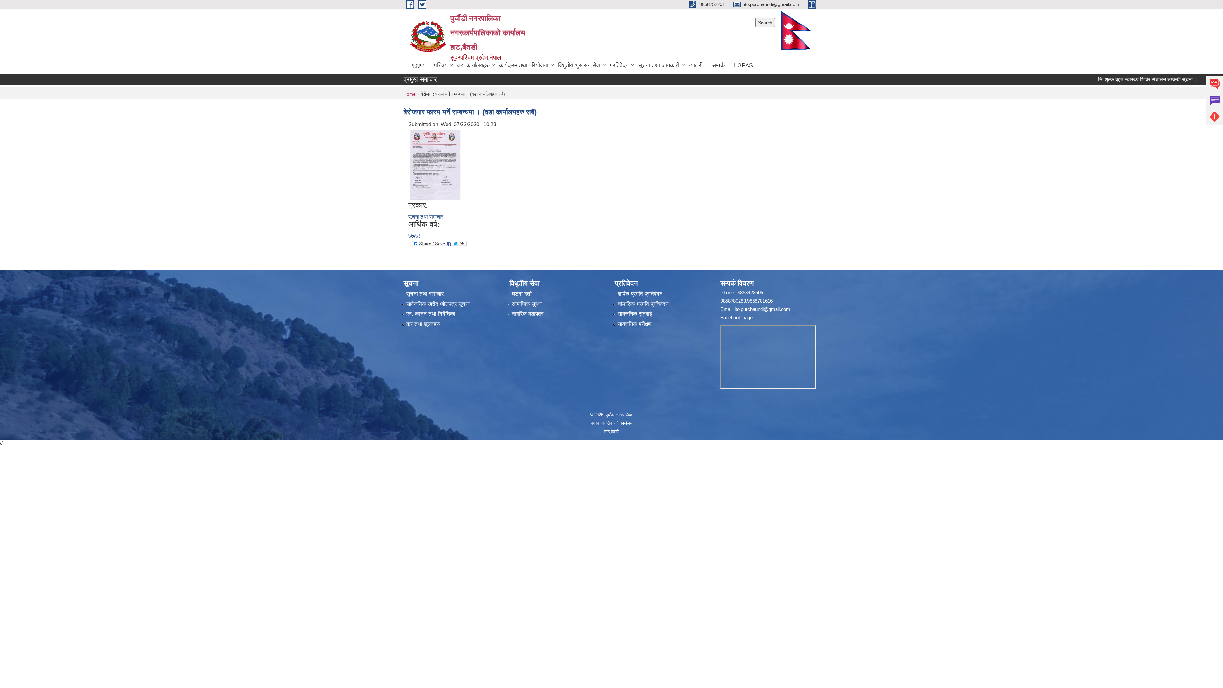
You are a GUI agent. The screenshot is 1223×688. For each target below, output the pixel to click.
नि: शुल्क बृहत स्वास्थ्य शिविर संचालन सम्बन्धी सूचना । (1122, 79)
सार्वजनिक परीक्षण (634, 324)
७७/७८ (414, 236)
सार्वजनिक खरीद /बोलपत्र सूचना (438, 304)
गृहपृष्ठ (418, 65)
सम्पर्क (718, 65)
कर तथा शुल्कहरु (423, 324)
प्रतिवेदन (619, 65)
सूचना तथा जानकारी (658, 65)
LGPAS (743, 65)
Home (410, 94)
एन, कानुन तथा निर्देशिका (430, 314)
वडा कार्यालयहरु (473, 65)
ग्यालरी (696, 65)
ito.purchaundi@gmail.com (762, 309)
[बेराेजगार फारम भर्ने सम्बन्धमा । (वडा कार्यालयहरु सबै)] (435, 164)
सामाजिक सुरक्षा (527, 304)
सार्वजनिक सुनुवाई (635, 314)
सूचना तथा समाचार (425, 216)
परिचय (440, 65)
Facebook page (736, 317)
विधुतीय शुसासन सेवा (579, 65)
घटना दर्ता (522, 294)
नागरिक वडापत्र (527, 314)
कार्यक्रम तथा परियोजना (523, 65)
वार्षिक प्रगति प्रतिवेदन (640, 294)
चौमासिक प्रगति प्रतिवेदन (643, 304)
